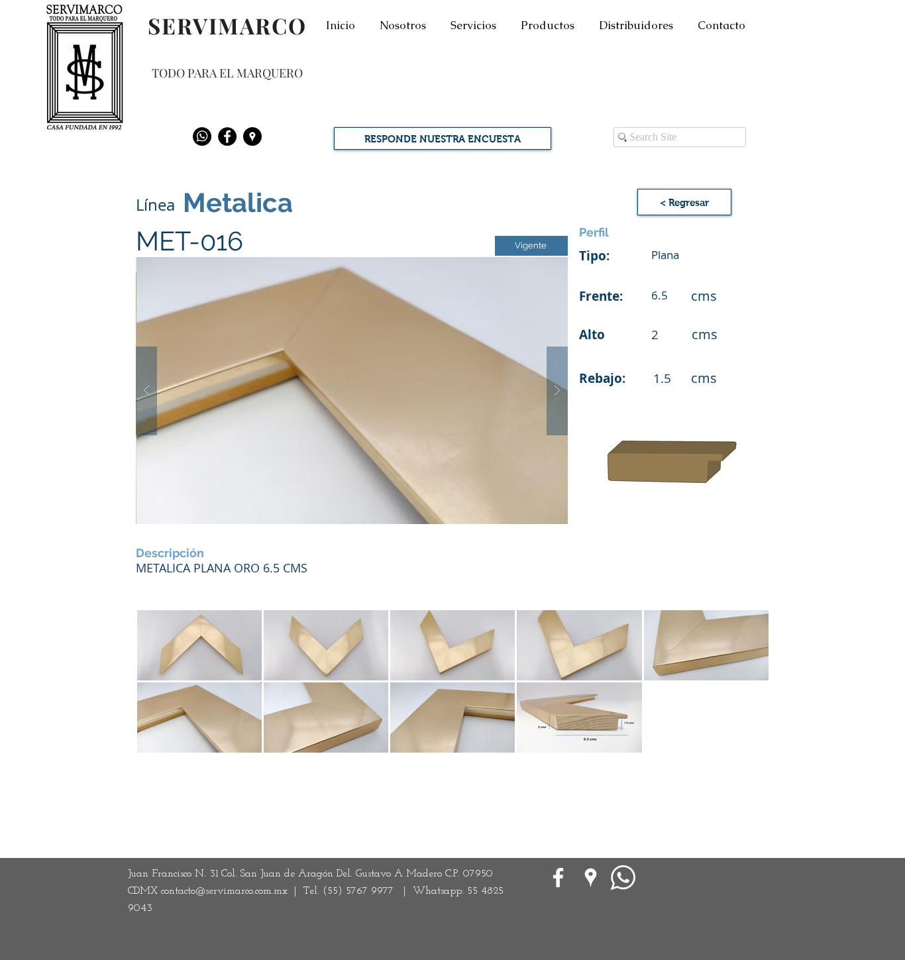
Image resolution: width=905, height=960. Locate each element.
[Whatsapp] (202, 136)
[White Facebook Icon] (558, 877)
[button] (352, 390)
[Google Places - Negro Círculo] (252, 136)
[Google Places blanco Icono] (591, 877)
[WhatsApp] (623, 877)
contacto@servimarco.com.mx (224, 891)
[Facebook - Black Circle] (227, 136)
